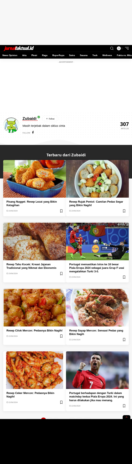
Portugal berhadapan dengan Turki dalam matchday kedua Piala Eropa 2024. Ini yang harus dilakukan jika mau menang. (96, 397)
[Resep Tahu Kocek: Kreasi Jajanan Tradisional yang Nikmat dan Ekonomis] (34, 241)
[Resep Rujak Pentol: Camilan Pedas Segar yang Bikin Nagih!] (97, 179)
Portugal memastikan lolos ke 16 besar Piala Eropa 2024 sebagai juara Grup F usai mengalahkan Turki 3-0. (96, 268)
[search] (111, 48)
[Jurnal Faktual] (18, 48)
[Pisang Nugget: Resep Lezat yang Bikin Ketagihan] (34, 179)
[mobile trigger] (126, 48)
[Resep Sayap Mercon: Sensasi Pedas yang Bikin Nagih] (97, 307)
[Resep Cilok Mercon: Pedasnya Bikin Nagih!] (34, 307)
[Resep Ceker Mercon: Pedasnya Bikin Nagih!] (34, 370)
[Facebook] (33, 132)
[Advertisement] (66, 22)
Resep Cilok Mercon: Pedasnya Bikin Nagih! (34, 330)
